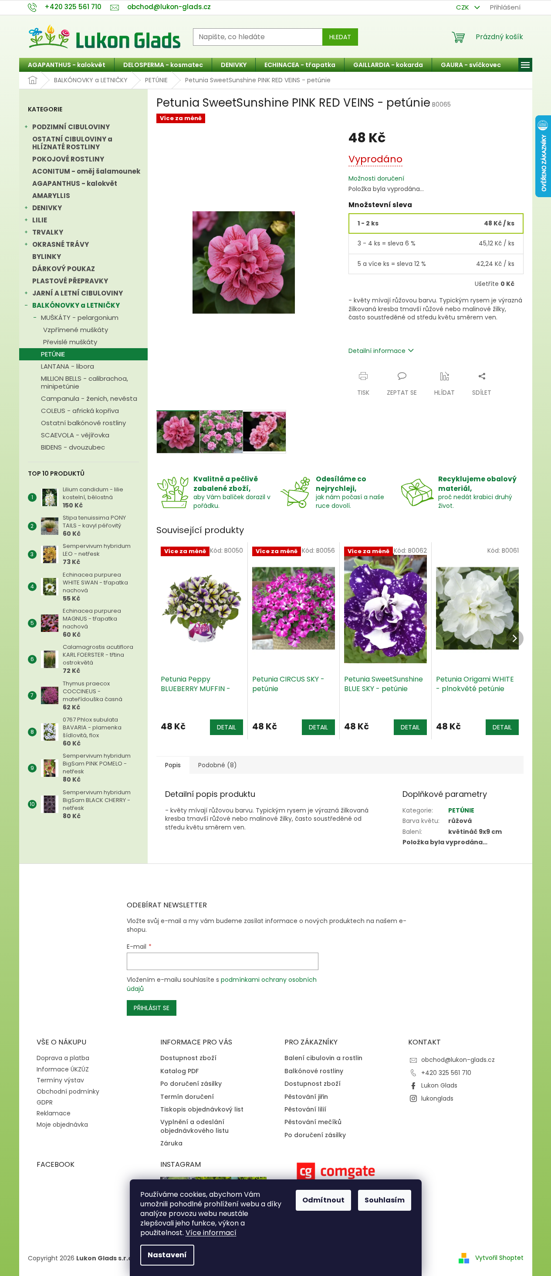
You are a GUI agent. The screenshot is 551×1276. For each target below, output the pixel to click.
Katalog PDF (179, 1071)
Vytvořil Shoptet (499, 1257)
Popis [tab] (173, 765)
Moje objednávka (62, 1124)
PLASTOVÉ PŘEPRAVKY (70, 280)
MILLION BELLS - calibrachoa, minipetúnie (84, 382)
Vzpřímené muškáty (75, 329)
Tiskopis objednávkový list (201, 1109)
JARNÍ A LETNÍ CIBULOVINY (77, 293)
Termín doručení (187, 1097)
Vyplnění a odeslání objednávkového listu (194, 1126)
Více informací (211, 1233)
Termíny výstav (60, 1080)
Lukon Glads (439, 1085)
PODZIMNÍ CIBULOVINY (71, 126)
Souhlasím (385, 1200)
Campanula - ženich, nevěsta (89, 398)
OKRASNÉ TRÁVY (60, 244)
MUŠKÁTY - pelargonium (79, 317)
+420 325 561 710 (446, 1072)
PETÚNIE (53, 354)
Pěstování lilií (305, 1109)
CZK (463, 7)
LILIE (39, 220)
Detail (226, 727)
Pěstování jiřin (306, 1097)
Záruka (171, 1143)
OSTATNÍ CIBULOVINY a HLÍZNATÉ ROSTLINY (72, 142)
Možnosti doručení (376, 179)
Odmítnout (323, 1200)
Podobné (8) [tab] (217, 765)
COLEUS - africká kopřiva (80, 410)
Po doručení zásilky (191, 1084)
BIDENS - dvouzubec (73, 447)
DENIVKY (47, 207)
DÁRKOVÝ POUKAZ (63, 268)
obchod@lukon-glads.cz (458, 1059)
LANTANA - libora (67, 366)
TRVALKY (47, 232)
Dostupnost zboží (188, 1058)
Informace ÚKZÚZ (63, 1069)
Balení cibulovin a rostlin (323, 1058)
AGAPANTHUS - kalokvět (74, 183)
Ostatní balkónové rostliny (83, 422)
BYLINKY (46, 256)
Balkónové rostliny (313, 1071)
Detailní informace (377, 350)
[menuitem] (66, 65)
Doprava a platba (63, 1058)
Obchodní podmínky (68, 1091)
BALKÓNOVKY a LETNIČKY (76, 305)
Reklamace (54, 1113)
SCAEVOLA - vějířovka (75, 435)
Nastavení (167, 1255)
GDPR (45, 1102)
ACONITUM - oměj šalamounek (86, 171)
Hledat (340, 37)
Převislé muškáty (70, 341)
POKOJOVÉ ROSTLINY (68, 159)
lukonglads (437, 1098)
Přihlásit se (151, 1008)
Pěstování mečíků (312, 1122)
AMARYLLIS (51, 195)
